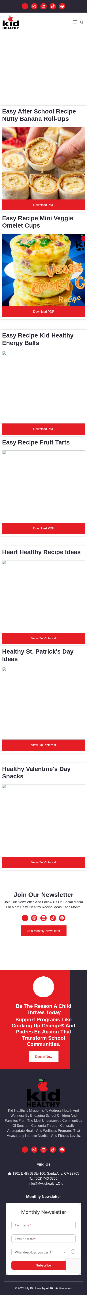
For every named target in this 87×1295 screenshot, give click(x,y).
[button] (74, 21)
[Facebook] (25, 6)
